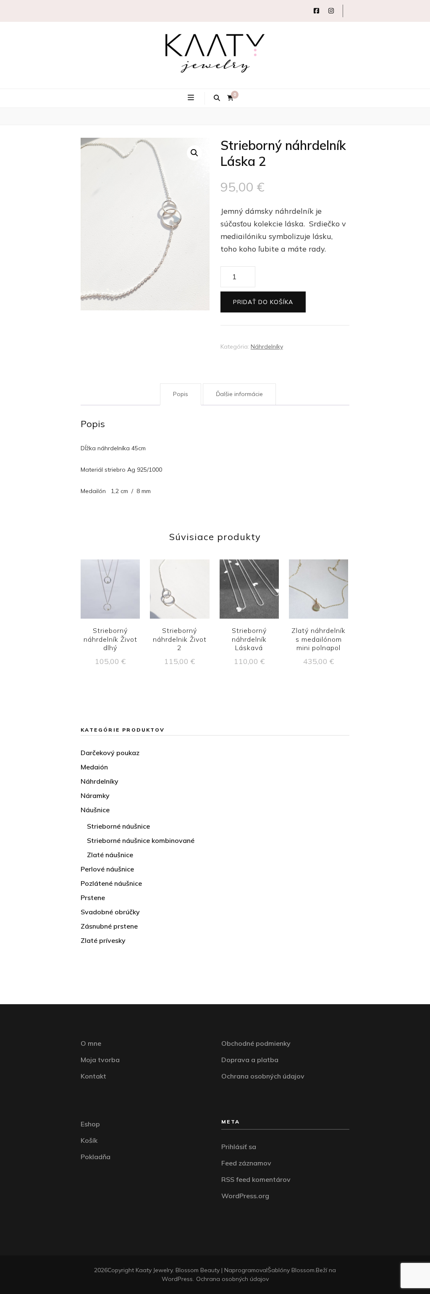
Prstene (93, 897)
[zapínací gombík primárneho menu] (192, 98)
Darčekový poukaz (110, 752)
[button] (194, 152)
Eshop (90, 1124)
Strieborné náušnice (118, 826)
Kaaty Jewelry (154, 1270)
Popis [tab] (180, 394)
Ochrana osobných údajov (262, 1076)
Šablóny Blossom (291, 1270)
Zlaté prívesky (103, 940)
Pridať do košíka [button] (110, 591)
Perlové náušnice (107, 869)
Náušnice (95, 810)
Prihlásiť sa (238, 1146)
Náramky (95, 795)
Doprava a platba (249, 1059)
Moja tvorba (100, 1059)
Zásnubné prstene (109, 926)
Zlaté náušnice (110, 854)
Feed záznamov (246, 1163)
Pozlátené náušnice (111, 883)
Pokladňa (95, 1156)
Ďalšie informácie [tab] (239, 394)
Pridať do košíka (263, 302)
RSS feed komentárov (256, 1179)
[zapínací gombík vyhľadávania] (217, 98)
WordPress (177, 1279)
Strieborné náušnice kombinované (140, 840)
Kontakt (93, 1076)
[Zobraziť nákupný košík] (230, 98)
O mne (91, 1043)
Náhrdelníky (267, 346)
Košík (89, 1140)
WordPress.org (245, 1196)
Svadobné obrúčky (110, 912)
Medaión (94, 767)
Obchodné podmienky (256, 1043)
